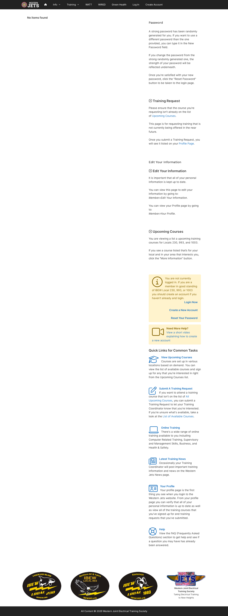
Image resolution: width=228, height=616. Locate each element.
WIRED (102, 4)
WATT (88, 4)
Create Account (154, 4)
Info (55, 4)
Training (71, 4)
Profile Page (186, 143)
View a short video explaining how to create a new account (174, 336)
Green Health (119, 4)
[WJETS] (30, 4)
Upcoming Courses (164, 115)
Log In (136, 4)
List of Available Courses (178, 416)
